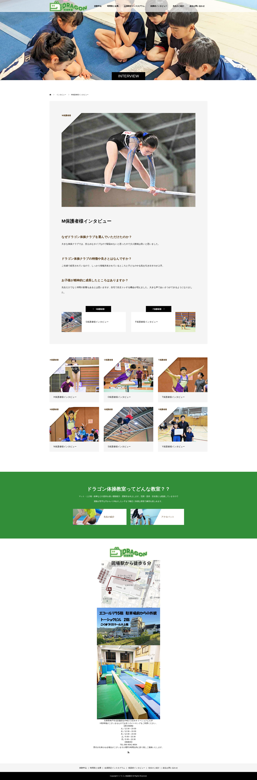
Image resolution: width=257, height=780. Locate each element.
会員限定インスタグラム (134, 6)
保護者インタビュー (158, 6)
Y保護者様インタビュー (173, 446)
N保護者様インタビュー (65, 446)
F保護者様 (157, 309)
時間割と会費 (112, 6)
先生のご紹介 (178, 6)
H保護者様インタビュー (65, 397)
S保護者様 (100, 309)
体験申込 (98, 6)
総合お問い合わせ (197, 6)
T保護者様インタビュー (173, 397)
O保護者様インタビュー (119, 397)
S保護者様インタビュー (119, 446)
